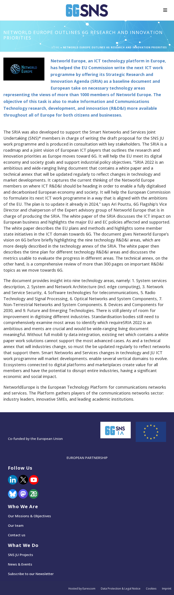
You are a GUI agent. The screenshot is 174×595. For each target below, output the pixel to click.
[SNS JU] (87, 10)
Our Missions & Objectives (29, 516)
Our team (16, 525)
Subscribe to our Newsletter (31, 573)
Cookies (151, 588)
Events (26, 564)
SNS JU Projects (20, 554)
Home (55, 47)
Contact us (16, 535)
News (12, 564)
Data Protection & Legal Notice (120, 588)
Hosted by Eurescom (81, 588)
